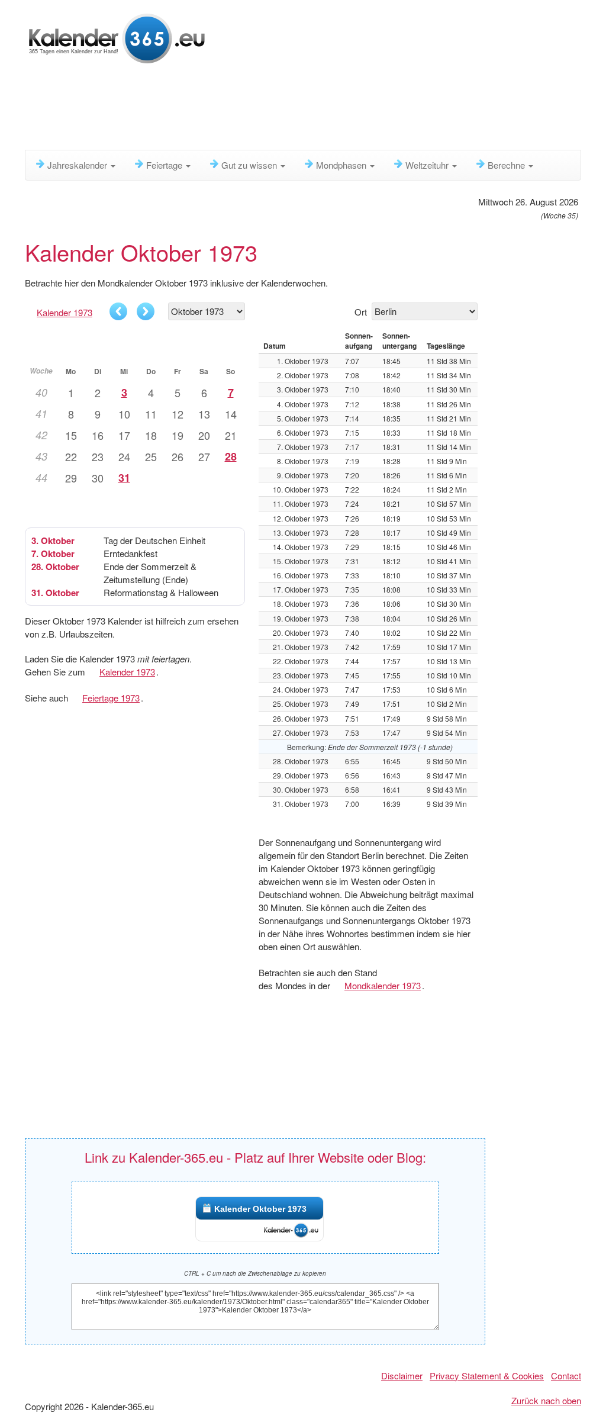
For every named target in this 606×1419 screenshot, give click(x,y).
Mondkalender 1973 (382, 985)
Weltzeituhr (428, 165)
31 (124, 477)
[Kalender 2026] (117, 37)
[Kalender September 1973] (118, 311)
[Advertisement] (312, 109)
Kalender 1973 (64, 312)
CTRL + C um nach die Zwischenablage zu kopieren (255, 1273)
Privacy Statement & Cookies (487, 1375)
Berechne (507, 165)
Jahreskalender (78, 165)
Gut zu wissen (250, 165)
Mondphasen (342, 165)
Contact (566, 1375)
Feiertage (165, 165)
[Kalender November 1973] (145, 311)
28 (231, 456)
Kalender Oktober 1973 (260, 1209)
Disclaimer (402, 1375)
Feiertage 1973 (111, 697)
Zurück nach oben (546, 1400)
